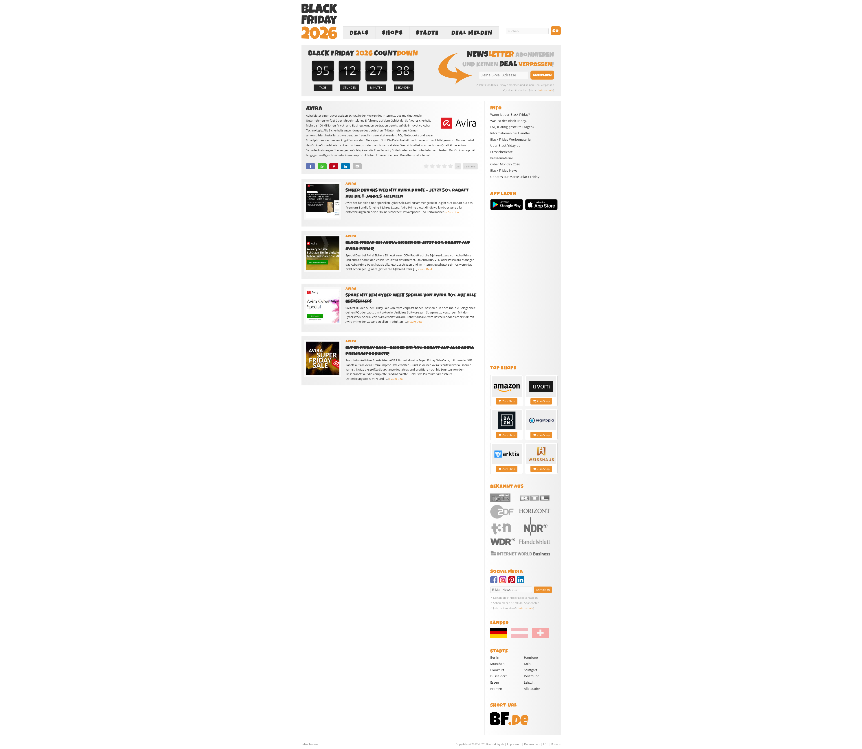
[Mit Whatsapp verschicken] (322, 166)
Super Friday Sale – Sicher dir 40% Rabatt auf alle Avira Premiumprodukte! (409, 350)
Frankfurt (497, 670)
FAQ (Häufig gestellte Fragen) (512, 127)
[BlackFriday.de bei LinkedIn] (521, 582)
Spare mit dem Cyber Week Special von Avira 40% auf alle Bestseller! (411, 298)
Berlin (494, 657)
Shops (392, 33)
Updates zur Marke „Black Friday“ (515, 177)
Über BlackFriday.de (505, 146)
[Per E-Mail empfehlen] (357, 166)
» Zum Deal (452, 212)
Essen (494, 682)
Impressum (514, 744)
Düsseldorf (498, 676)
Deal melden (472, 33)
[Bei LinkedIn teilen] (345, 166)
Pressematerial (501, 158)
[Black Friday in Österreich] (519, 637)
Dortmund (531, 676)
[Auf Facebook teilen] (310, 166)
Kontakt (556, 744)
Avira (350, 183)
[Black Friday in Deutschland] (500, 637)
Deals (359, 33)
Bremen (496, 689)
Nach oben (311, 744)
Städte (427, 33)
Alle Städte (532, 689)
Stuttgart (530, 670)
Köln (527, 664)
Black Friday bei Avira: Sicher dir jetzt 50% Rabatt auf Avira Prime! (408, 245)
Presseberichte (501, 152)
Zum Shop (508, 401)
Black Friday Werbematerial (511, 140)
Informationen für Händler (510, 133)
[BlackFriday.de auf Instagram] (503, 582)
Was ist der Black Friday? (508, 121)
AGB (545, 744)
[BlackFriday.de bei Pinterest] (512, 582)
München (497, 664)
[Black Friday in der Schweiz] (539, 637)
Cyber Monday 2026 (505, 164)
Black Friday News (503, 171)
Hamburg (531, 657)
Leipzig (529, 682)
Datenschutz (545, 90)
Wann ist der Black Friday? (510, 115)
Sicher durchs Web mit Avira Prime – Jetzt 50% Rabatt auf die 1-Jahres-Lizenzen (407, 193)
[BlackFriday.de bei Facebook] (494, 582)
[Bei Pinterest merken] (333, 166)
